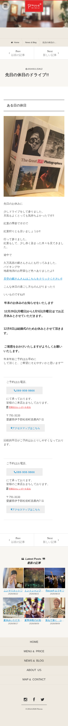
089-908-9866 (25, 390)
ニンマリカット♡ (13, 591)
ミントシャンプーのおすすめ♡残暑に (34, 591)
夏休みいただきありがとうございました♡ (13, 620)
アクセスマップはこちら (26, 428)
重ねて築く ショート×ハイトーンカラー (55, 620)
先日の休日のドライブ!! (49, 42)
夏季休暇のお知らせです (34, 620)
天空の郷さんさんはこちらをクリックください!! (33, 278)
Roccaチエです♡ (55, 591)
